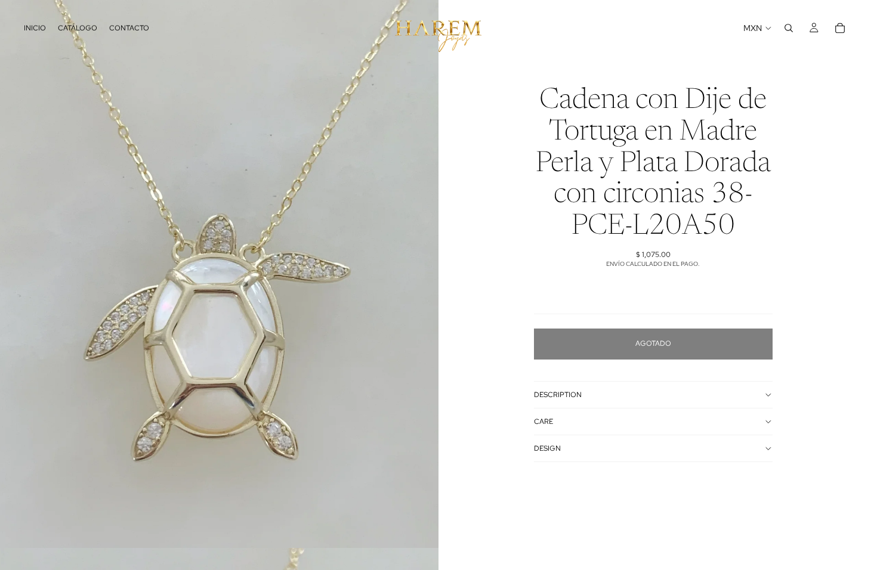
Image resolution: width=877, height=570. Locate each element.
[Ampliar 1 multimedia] (219, 274)
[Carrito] (840, 28)
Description (558, 394)
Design (547, 448)
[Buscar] (789, 28)
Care (543, 421)
